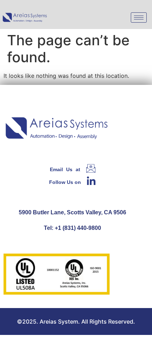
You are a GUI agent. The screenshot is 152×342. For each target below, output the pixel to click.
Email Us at (65, 169)
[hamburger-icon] (139, 17)
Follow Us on (65, 182)
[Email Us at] (90, 168)
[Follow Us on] (91, 180)
